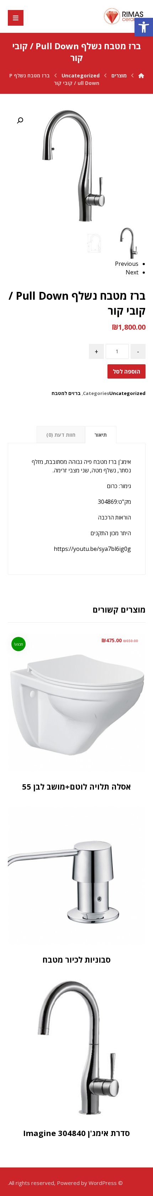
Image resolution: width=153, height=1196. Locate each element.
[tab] (100, 434)
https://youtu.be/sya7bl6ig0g (92, 549)
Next (132, 272)
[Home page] (141, 75)
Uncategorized (127, 393)
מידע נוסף (67, 926)
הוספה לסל (126, 371)
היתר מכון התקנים (110, 533)
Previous (126, 264)
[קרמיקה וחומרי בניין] (124, 16)
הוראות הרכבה (114, 517)
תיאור (100, 434)
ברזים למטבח (66, 393)
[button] (143, 27)
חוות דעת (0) (60, 434)
